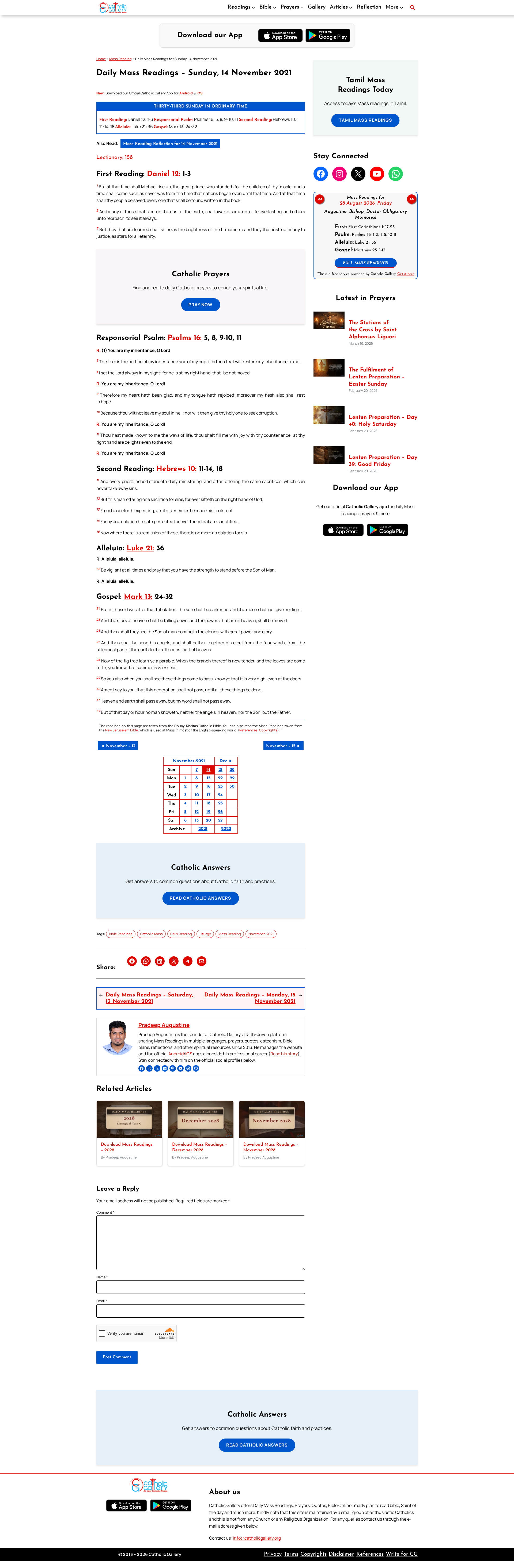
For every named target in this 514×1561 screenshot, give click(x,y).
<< (319, 199)
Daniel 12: (163, 174)
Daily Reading (181, 933)
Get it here (405, 274)
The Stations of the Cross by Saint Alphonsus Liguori (373, 330)
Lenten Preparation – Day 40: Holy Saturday (383, 421)
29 (232, 778)
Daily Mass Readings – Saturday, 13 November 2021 (149, 998)
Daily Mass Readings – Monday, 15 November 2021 (249, 998)
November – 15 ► (283, 746)
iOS (188, 1054)
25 (220, 803)
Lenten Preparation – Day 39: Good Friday (383, 461)
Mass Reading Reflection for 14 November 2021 (170, 144)
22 (220, 778)
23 (220, 786)
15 (208, 778)
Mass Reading (120, 58)
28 (232, 770)
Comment (105, 1212)
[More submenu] (401, 7)
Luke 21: (140, 548)
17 (208, 795)
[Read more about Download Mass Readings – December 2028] (200, 1136)
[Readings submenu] (253, 7)
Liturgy (205, 933)
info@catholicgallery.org (257, 1538)
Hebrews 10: (176, 469)
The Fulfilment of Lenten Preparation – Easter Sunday (377, 377)
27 (220, 820)
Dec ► (226, 761)
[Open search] (412, 7)
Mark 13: (138, 597)
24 (220, 795)
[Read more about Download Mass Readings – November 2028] (272, 1136)
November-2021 (189, 761)
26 (220, 812)
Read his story (284, 1054)
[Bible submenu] (274, 7)
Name (102, 1277)
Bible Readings (121, 933)
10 (197, 795)
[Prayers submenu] (302, 7)
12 (197, 812)
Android (176, 1054)
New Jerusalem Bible (121, 730)
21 (220, 770)
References (248, 730)
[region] (365, 235)
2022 (226, 829)
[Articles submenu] (350, 7)
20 (208, 820)
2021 (202, 829)
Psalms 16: (185, 338)
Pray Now (200, 305)
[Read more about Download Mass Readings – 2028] (129, 1136)
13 (197, 820)
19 (208, 812)
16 (208, 786)
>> (412, 199)
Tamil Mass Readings (365, 120)
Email (101, 1300)
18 (208, 803)
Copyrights (268, 730)
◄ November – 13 (117, 746)
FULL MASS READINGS (365, 263)
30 (232, 786)
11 (196, 803)
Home (101, 58)
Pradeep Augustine (164, 1025)
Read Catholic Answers (200, 898)
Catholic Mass (151, 933)
